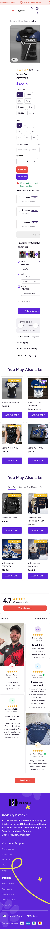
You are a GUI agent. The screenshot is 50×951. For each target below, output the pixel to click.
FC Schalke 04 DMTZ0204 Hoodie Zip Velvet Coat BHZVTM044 (38, 707)
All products (23, 21)
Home (12, 21)
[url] (16, 835)
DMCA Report (33, 916)
